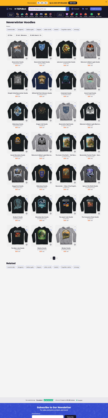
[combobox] (47, 9)
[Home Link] (20, 9)
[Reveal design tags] (26, 58)
